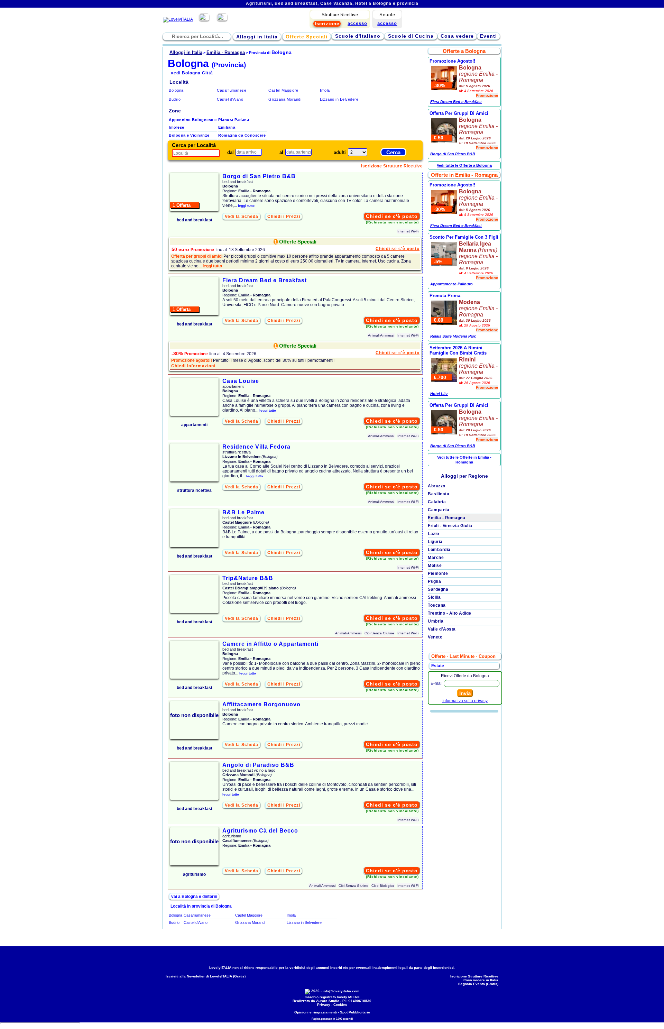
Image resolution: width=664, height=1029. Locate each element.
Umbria (435, 621)
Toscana (437, 605)
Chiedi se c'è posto (392, 216)
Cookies (340, 1005)
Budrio (175, 99)
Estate (437, 665)
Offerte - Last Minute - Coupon (463, 656)
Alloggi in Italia (257, 36)
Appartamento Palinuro (451, 284)
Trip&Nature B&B (247, 578)
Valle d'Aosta (442, 629)
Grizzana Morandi (284, 99)
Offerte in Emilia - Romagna (464, 175)
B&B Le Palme (243, 512)
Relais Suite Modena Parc (453, 336)
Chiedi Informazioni (193, 366)
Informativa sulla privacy (465, 700)
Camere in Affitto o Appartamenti (270, 644)
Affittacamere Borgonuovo (261, 704)
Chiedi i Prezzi (283, 216)
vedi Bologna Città (192, 73)
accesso (387, 23)
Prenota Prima (445, 295)
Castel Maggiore (283, 90)
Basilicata (438, 493)
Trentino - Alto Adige (449, 613)
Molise (435, 565)
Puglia (434, 581)
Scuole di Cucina (411, 36)
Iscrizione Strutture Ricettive (392, 166)
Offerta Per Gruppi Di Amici (459, 113)
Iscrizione (327, 23)
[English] (222, 19)
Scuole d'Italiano (357, 36)
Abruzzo (436, 486)
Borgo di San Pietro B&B (259, 176)
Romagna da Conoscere (242, 135)
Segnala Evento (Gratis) (478, 984)
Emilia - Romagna (446, 517)
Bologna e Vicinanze (189, 135)
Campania (438, 509)
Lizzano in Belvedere (339, 99)
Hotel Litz (439, 394)
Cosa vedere (457, 36)
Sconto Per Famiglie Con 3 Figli (464, 237)
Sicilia (434, 597)
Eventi (488, 36)
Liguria (435, 541)
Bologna (176, 90)
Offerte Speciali (307, 36)
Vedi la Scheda (241, 216)
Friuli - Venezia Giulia (450, 525)
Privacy (323, 1005)
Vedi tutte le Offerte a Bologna (464, 165)
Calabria (437, 501)
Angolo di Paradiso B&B (258, 765)
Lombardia (439, 549)
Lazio (433, 533)
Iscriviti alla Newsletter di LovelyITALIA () (206, 976)
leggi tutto (246, 206)
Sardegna (438, 589)
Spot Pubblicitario (355, 1012)
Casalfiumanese (231, 90)
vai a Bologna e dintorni (194, 896)
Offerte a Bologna (464, 51)
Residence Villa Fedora (256, 447)
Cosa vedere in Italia (480, 980)
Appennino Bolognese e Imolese (193, 123)
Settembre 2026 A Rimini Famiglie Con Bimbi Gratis (458, 350)
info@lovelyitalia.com (341, 991)
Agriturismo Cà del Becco (260, 831)
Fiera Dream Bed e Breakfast (264, 280)
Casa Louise (240, 381)
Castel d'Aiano (230, 99)
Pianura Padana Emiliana (233, 123)
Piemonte (438, 573)
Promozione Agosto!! (452, 61)
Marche (436, 557)
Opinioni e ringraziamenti (315, 1012)
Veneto (435, 637)
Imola (325, 90)
